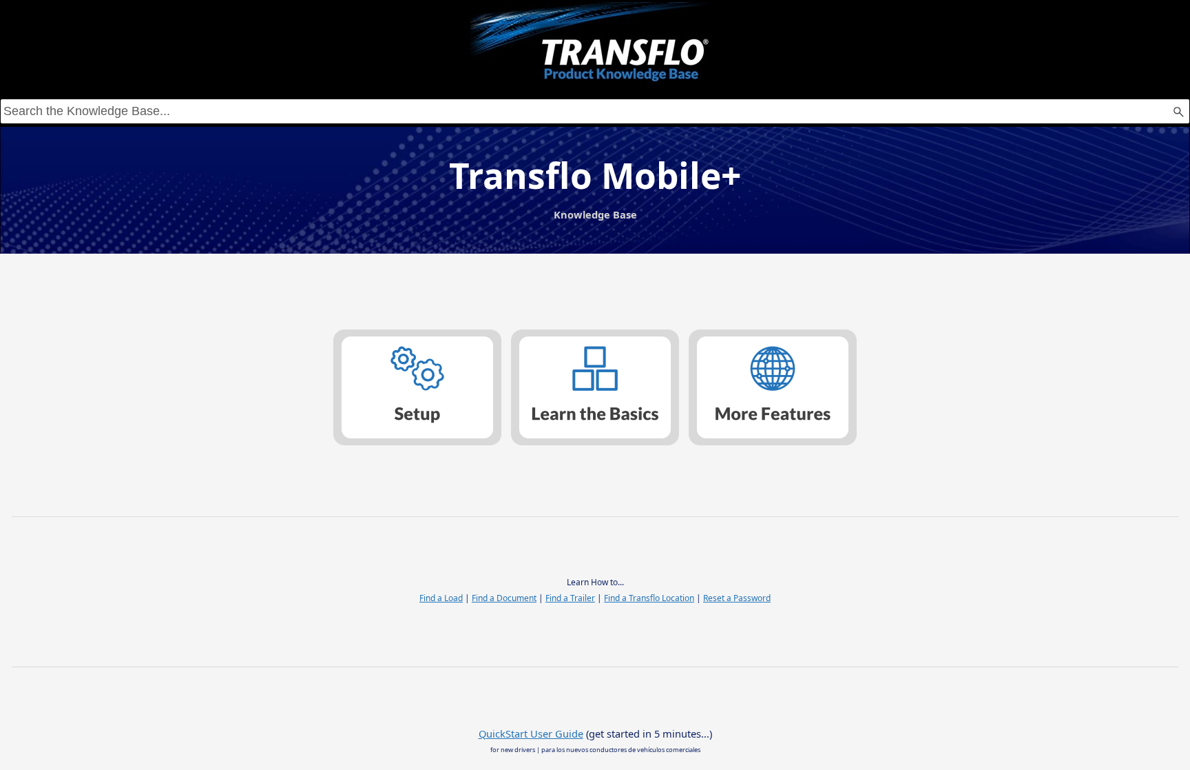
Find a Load (441, 598)
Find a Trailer (570, 598)
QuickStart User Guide (531, 733)
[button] (1178, 111)
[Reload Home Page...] (595, 45)
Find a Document (504, 598)
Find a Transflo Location (649, 598)
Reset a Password (737, 598)
